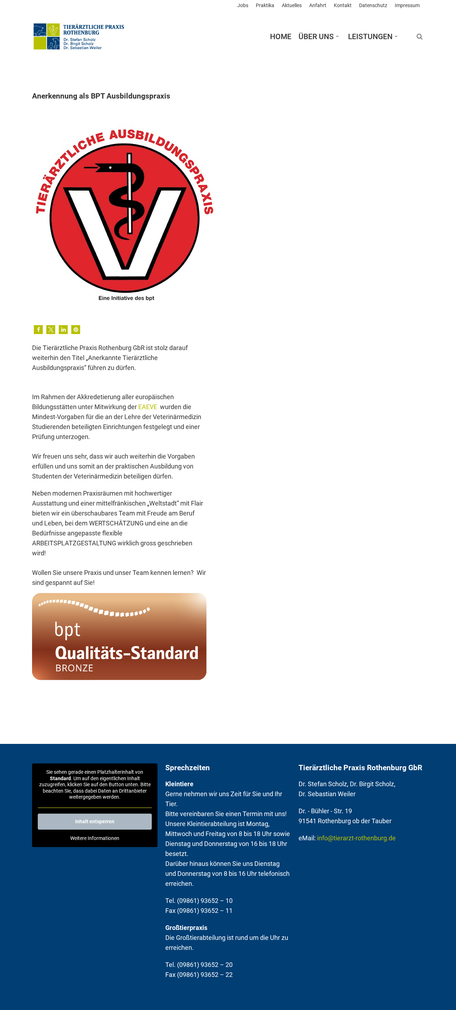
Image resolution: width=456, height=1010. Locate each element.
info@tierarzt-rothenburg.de (356, 838)
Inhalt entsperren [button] (94, 821)
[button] (38, 329)
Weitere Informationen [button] (94, 838)
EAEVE (148, 407)
